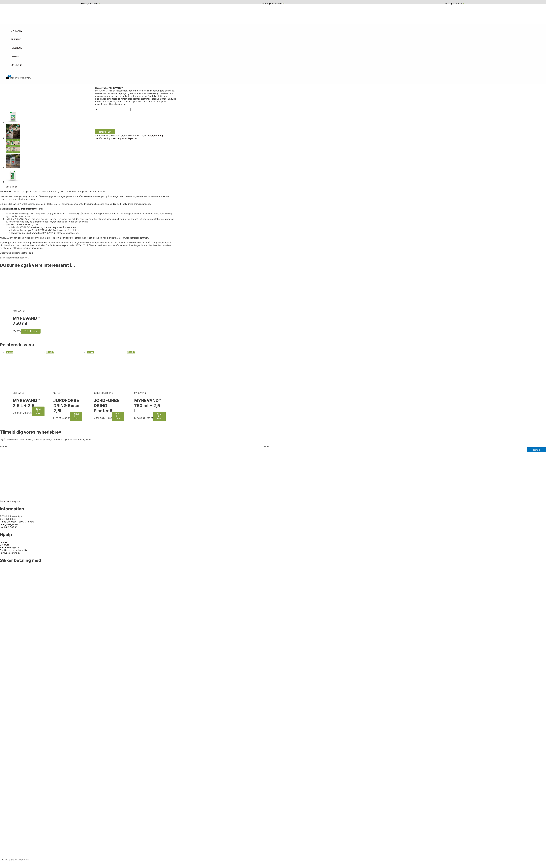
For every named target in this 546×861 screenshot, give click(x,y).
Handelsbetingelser (10, 547)
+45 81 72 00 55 (9, 527)
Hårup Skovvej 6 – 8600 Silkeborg (17, 521)
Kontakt (4, 542)
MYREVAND (135, 135)
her (26, 257)
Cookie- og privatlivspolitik (13, 550)
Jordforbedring (155, 135)
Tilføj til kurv (105, 131)
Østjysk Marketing (20, 859)
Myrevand (133, 138)
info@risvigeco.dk (10, 524)
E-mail (267, 446)
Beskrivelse (11, 186)
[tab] (11, 186)
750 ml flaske (46, 204)
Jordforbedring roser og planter (111, 138)
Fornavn (4, 446)
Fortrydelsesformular (10, 552)
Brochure (4, 544)
